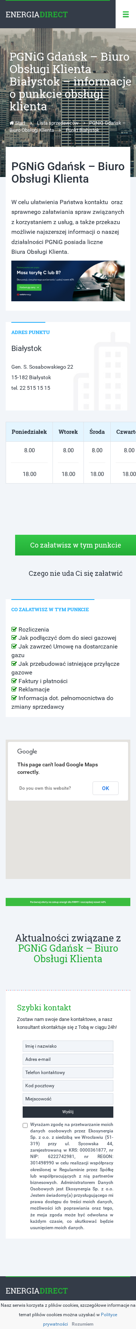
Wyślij (68, 1111)
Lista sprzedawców (58, 123)
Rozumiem (82, 1324)
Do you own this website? (45, 788)
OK (105, 788)
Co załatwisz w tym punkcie (75, 544)
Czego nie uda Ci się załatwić (76, 573)
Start (19, 123)
